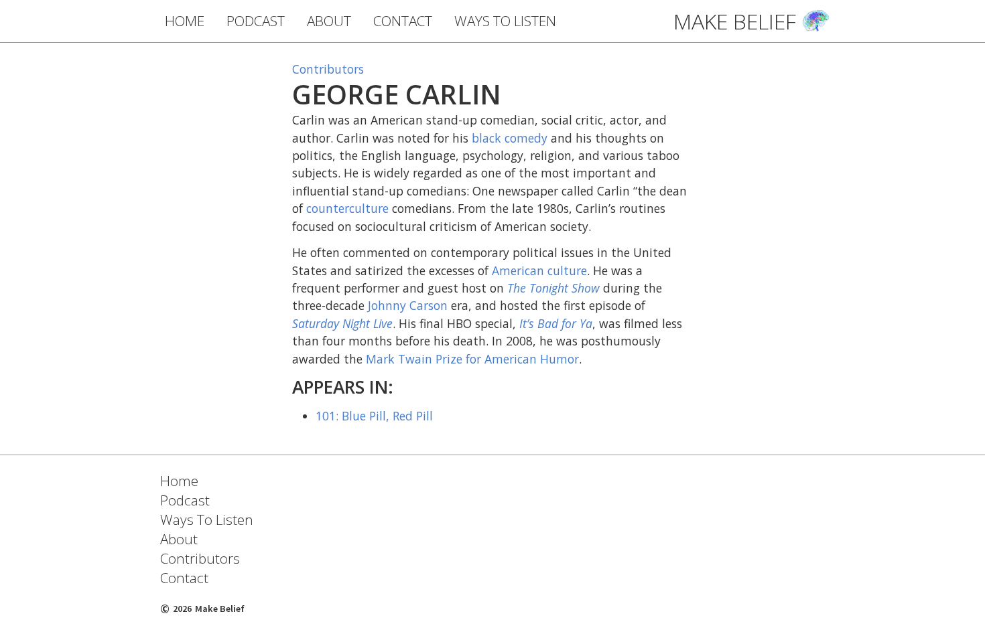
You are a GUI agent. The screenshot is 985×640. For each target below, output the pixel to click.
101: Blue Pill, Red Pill (374, 416)
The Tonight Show (553, 288)
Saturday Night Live (342, 323)
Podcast (185, 500)
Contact (184, 577)
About (179, 539)
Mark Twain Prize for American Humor (472, 359)
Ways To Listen (206, 519)
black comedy (509, 138)
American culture (539, 270)
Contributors (328, 69)
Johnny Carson (408, 305)
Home (179, 480)
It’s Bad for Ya (555, 323)
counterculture (347, 208)
